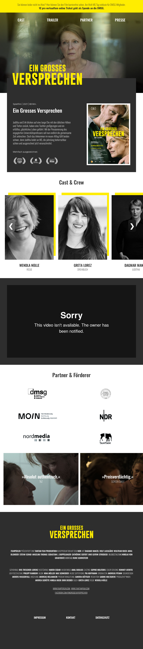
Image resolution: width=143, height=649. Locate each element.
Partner (86, 19)
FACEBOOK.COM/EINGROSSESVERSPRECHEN (71, 592)
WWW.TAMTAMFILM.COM (80, 588)
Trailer (52, 19)
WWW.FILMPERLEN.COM (61, 588)
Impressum (40, 617)
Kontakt (70, 617)
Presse (120, 19)
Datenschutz (102, 617)
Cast (21, 19)
